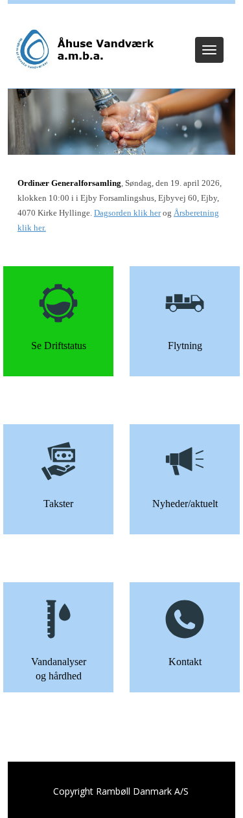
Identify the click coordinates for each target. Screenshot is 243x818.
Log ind (121, 21)
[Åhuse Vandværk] (83, 49)
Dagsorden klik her (127, 213)
